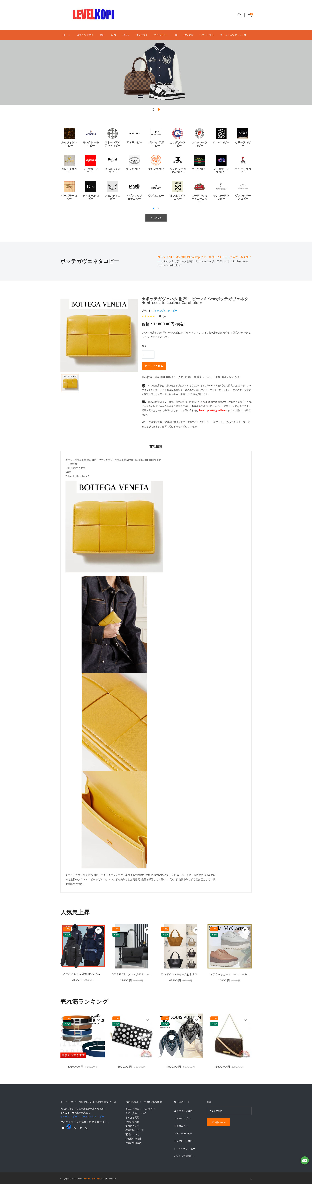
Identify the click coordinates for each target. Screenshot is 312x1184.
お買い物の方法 (133, 1142)
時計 (102, 35)
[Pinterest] (80, 1128)
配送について (132, 1134)
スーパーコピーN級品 (91, 1178)
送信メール (219, 1122)
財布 (113, 35)
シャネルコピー (182, 1118)
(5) (164, 316)
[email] (305, 1160)
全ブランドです (85, 35)
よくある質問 (132, 1117)
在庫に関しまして (134, 1130)
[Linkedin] (86, 1128)
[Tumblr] (69, 1126)
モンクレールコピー (184, 1141)
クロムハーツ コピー (184, 1148)
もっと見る (156, 218)
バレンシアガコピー (184, 1156)
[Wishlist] (98, 930)
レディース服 (207, 35)
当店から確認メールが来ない (140, 1108)
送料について (132, 1125)
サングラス (142, 35)
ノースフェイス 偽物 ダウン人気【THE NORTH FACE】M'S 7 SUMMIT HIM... (82, 973)
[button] (153, 109)
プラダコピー (181, 1125)
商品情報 (156, 447)
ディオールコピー (183, 1133)
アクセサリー (161, 35)
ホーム (67, 35)
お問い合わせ (132, 1121)
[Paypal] (63, 1128)
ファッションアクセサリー (234, 35)
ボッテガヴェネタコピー (164, 310)
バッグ (126, 35)
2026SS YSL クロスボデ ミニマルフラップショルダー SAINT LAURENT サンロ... (131, 974)
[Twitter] (74, 1128)
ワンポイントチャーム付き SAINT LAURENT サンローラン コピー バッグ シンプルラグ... (180, 974)
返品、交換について (135, 1113)
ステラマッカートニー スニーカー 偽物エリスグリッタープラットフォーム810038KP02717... (229, 974)
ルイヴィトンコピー (184, 1111)
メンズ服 (188, 35)
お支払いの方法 (133, 1138)
